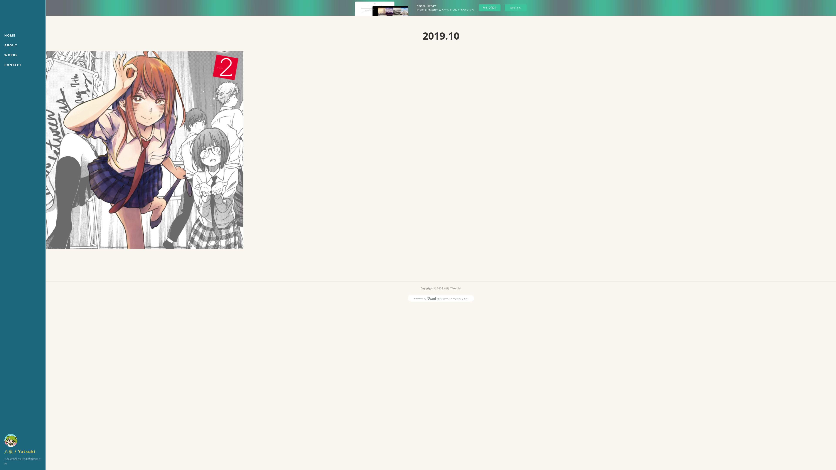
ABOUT (10, 45)
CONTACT (13, 65)
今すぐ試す (489, 7)
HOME (9, 35)
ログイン (515, 8)
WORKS (11, 55)
